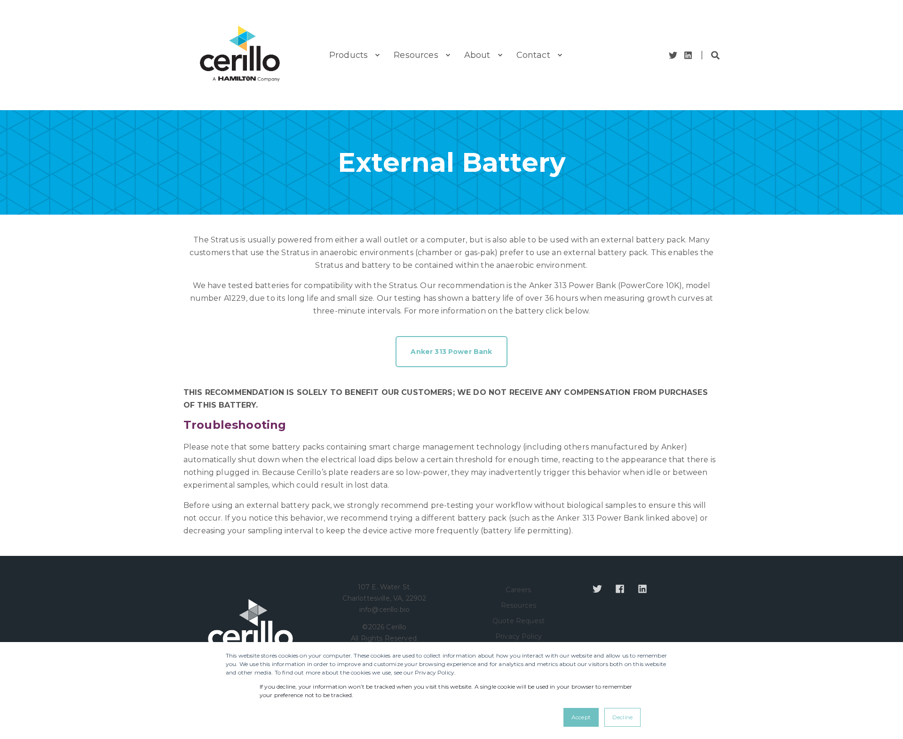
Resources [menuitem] (416, 55)
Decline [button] (622, 717)
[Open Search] (715, 54)
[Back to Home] (239, 55)
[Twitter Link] (675, 55)
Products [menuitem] (348, 55)
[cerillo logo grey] (250, 630)
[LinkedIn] (686, 55)
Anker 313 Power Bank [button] (451, 351)
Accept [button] (581, 717)
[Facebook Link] (620, 589)
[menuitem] (377, 55)
